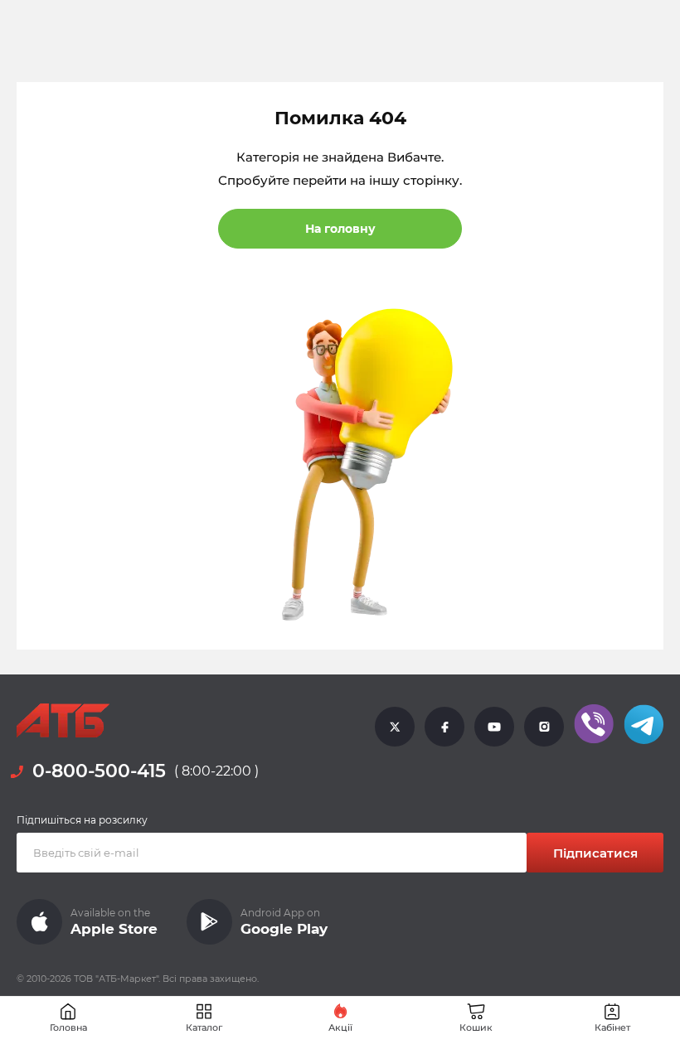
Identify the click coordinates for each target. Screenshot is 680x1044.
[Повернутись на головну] (63, 720)
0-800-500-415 (99, 771)
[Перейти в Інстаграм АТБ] (544, 727)
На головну (340, 228)
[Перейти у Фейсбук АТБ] (444, 727)
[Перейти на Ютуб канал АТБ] (494, 727)
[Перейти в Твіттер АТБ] (395, 727)
